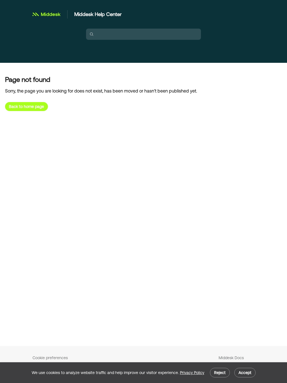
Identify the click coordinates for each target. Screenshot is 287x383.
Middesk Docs (231, 358)
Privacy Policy (192, 372)
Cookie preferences (50, 358)
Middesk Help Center (98, 14)
